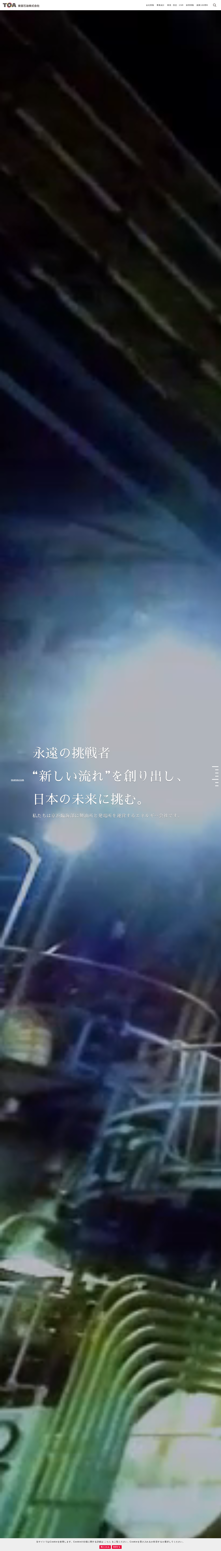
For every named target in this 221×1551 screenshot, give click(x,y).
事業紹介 (161, 5)
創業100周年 (202, 5)
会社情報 (150, 5)
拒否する (116, 1547)
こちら (107, 1542)
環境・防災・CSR (175, 5)
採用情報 (190, 5)
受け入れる (105, 1547)
